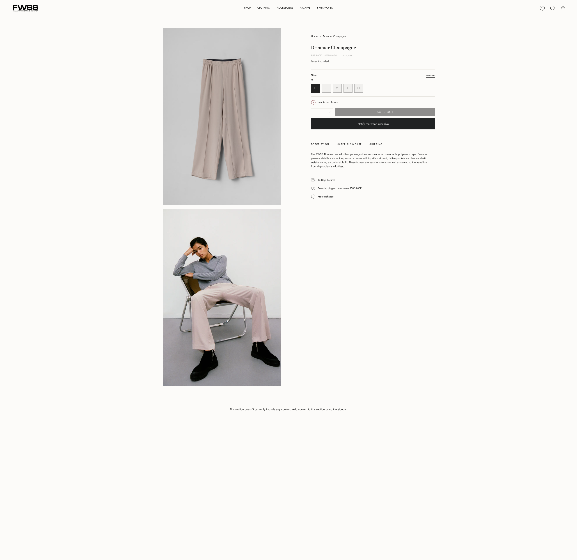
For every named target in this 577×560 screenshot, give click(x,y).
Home (314, 36)
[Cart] (563, 8)
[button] (247, 8)
